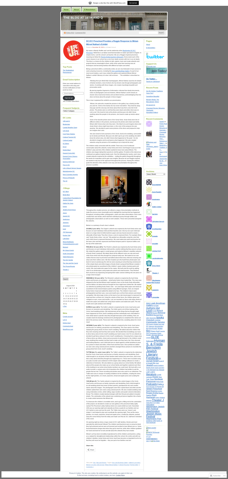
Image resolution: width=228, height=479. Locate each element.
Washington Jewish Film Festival (155, 407)
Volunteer (150, 405)
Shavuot (149, 400)
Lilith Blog (66, 239)
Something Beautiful (152, 96)
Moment (65, 247)
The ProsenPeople (69, 266)
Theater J (66, 270)
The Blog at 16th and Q (83, 17)
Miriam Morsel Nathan (111, 464)
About (76, 10)
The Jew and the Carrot (70, 263)
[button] (108, 198)
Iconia (65, 206)
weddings (149, 421)
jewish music (150, 368)
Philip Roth (159, 382)
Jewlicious (66, 219)
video (158, 403)
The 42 (65, 181)
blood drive (153, 318)
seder (157, 397)
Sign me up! (69, 98)
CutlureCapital (67, 140)
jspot (64, 229)
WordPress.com (68, 329)
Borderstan (66, 124)
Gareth (161, 121)
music (155, 377)
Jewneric (66, 222)
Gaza (159, 333)
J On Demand (151, 370)
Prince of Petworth (69, 178)
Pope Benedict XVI (151, 386)
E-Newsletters (89, 10)
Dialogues (151, 326)
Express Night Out (68, 162)
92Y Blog (66, 191)
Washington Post (153, 418)
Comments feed (68, 326)
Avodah (154, 310)
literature (151, 374)
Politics (160, 384)
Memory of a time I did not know (95, 464)
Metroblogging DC (69, 171)
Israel (156, 360)
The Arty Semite (68, 260)
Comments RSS (80, 33)
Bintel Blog (66, 195)
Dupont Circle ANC (69, 153)
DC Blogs (66, 143)
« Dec (65, 306)
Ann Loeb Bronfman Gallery (121, 71)
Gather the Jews (68, 203)
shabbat (162, 397)
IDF (159, 358)
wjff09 (154, 421)
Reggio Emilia (134, 464)
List (149, 437)
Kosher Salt (66, 235)
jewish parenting (159, 367)
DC (147, 326)
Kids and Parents (101, 462)
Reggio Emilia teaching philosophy (112, 57)
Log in (65, 320)
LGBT (148, 372)
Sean (161, 152)
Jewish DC (66, 216)
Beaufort (155, 313)
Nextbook (158, 379)
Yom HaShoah (151, 422)
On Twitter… (151, 79)
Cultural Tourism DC (69, 137)
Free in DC (66, 165)
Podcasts (151, 384)
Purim (159, 387)
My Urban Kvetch (68, 250)
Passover (151, 381)
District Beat (67, 150)
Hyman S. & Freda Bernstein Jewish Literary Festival (155, 349)
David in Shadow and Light (156, 324)
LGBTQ (152, 372)
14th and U (66, 121)
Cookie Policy (120, 475)
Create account (68, 316)
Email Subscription (71, 80)
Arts (94, 462)
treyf (154, 402)
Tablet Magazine (68, 257)
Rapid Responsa (151, 391)
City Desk (66, 131)
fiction (160, 328)
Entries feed (67, 323)
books (160, 317)
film (148, 330)
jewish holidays (159, 365)
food (157, 331)
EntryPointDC (153, 328)
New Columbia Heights (70, 174)
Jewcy (65, 213)
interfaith (149, 361)
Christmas (157, 320)
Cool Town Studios (69, 134)
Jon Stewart (160, 370)
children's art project (134, 462)
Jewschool (66, 226)
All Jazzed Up (150, 105)
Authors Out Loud (153, 309)
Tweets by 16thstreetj (153, 81)
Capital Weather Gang (70, 127)
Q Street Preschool (123, 464)
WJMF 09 (159, 421)
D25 (147, 324)
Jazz (157, 363)
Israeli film (152, 363)
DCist (64, 147)
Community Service (155, 322)
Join (147, 441)
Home (66, 10)
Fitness (153, 331)
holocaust (150, 341)
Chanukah (150, 320)
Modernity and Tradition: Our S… (164, 148)
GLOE (155, 337)
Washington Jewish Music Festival (154, 414)
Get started (133, 3)
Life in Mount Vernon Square (72, 168)
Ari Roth (156, 306)
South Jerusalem (68, 253)
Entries (70, 33)
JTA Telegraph (67, 232)
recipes (160, 391)
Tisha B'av (149, 403)
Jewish (149, 365)
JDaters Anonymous (69, 210)
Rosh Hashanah (151, 396)
